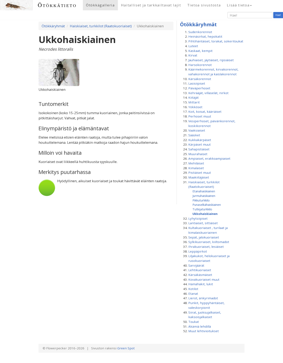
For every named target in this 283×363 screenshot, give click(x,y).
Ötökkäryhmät (53, 26)
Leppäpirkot (197, 251)
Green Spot (126, 348)
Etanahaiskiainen (203, 191)
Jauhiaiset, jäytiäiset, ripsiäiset (211, 60)
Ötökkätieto (57, 5)
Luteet (193, 46)
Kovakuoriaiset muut (203, 279)
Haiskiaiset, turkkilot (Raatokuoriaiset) (101, 26)
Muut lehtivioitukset (203, 331)
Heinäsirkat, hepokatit (205, 36)
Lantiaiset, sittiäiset (203, 223)
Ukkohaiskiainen (205, 214)
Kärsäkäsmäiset (200, 275)
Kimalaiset (196, 168)
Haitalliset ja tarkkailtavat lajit (151, 5)
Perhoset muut (199, 116)
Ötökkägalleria (100, 5)
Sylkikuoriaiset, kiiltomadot (208, 242)
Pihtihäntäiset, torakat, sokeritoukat (215, 41)
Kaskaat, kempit (200, 51)
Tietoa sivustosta (204, 5)
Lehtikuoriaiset (199, 270)
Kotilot (193, 289)
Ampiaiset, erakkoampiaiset (209, 158)
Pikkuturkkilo (201, 200)
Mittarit (194, 102)
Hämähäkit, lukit (200, 284)
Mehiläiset (196, 163)
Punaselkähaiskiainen (206, 204)
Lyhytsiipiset (198, 218)
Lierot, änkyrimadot (203, 298)
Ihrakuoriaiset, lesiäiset (206, 246)
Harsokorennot (200, 65)
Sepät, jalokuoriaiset (203, 237)
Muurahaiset (197, 154)
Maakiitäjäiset (198, 177)
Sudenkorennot (200, 32)
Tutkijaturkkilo (202, 209)
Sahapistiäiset (198, 149)
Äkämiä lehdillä (199, 326)
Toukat (193, 322)
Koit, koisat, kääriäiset (204, 111)
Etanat (193, 293)
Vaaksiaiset (196, 130)
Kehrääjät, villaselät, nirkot (208, 93)
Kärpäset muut (199, 144)
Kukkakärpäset (199, 140)
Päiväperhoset (199, 88)
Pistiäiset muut (199, 172)
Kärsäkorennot (199, 79)
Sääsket (194, 135)
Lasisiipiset (196, 83)
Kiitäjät (193, 97)
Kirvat (192, 55)
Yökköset (195, 107)
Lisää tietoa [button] (238, 5)
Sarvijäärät (196, 265)
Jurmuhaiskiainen (203, 196)
